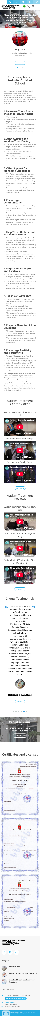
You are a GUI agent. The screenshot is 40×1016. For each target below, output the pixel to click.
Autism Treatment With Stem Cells (23, 973)
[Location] (3, 2)
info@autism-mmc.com (12, 1006)
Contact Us (19, 735)
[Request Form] (16, 2)
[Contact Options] (36, 2)
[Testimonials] (10, 2)
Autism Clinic (14, 967)
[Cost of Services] (30, 2)
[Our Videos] (23, 2)
